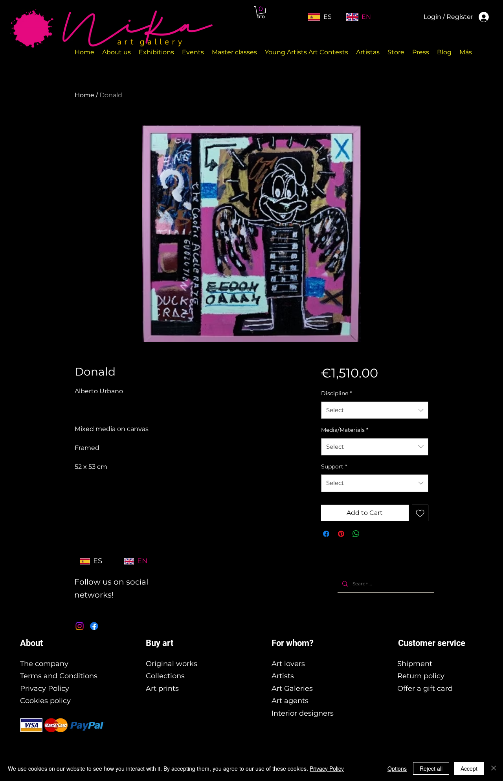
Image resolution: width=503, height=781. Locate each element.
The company (44, 663)
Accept (469, 768)
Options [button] (397, 768)
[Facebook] (94, 626)
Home (84, 95)
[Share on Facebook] (326, 534)
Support (334, 466)
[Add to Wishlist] (420, 513)
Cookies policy (45, 700)
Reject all (431, 768)
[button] (261, 12)
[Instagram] (79, 626)
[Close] (493, 768)
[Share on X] (371, 534)
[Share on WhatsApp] (356, 534)
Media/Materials (344, 429)
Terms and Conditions (58, 676)
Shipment (414, 663)
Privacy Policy (44, 688)
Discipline (336, 393)
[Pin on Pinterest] (341, 534)
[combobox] (374, 410)
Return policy (420, 676)
